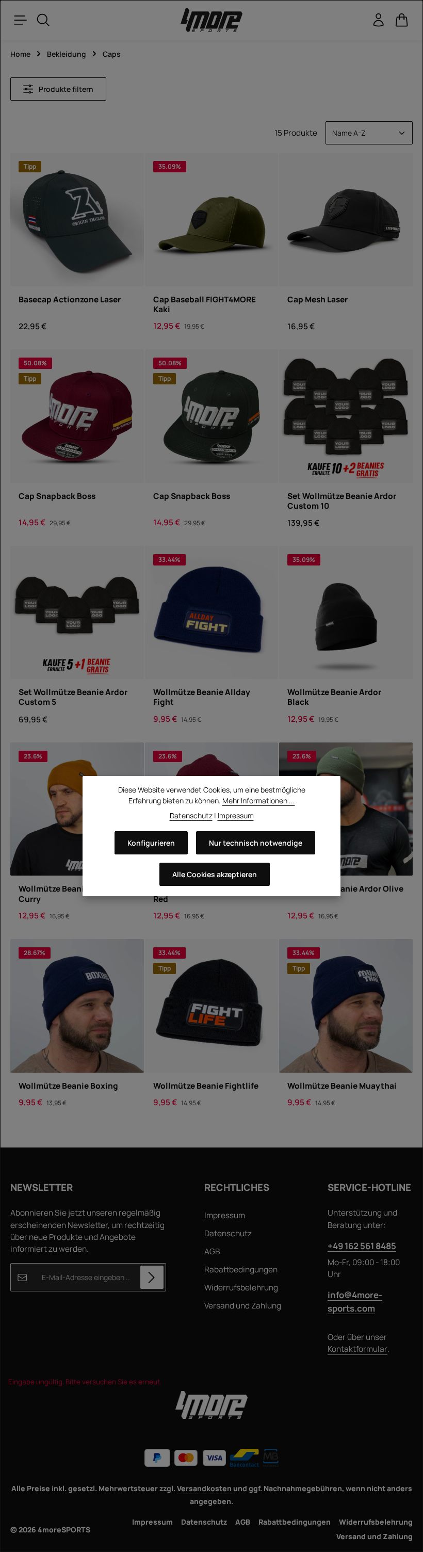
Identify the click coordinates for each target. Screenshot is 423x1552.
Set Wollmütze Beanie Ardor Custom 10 (341, 501)
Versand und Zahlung (242, 1305)
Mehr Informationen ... (258, 800)
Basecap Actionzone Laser (70, 299)
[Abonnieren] (152, 1277)
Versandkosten (204, 1488)
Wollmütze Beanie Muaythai (342, 1086)
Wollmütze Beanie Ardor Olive (345, 889)
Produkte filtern (65, 89)
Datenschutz (228, 1233)
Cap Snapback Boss (57, 496)
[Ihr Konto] (378, 20)
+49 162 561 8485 (362, 1246)
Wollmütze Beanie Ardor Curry (65, 894)
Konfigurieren (151, 843)
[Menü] (20, 20)
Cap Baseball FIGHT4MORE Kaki (204, 305)
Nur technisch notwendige (255, 843)
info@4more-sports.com (355, 1301)
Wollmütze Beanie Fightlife (205, 1086)
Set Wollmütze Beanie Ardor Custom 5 (73, 697)
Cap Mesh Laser (317, 299)
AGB (212, 1251)
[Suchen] (43, 20)
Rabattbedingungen (241, 1269)
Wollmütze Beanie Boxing (68, 1086)
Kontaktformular (357, 1349)
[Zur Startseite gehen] (211, 20)
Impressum (224, 1215)
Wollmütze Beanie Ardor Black (334, 697)
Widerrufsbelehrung (241, 1287)
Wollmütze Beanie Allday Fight (201, 697)
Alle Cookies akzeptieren (214, 874)
